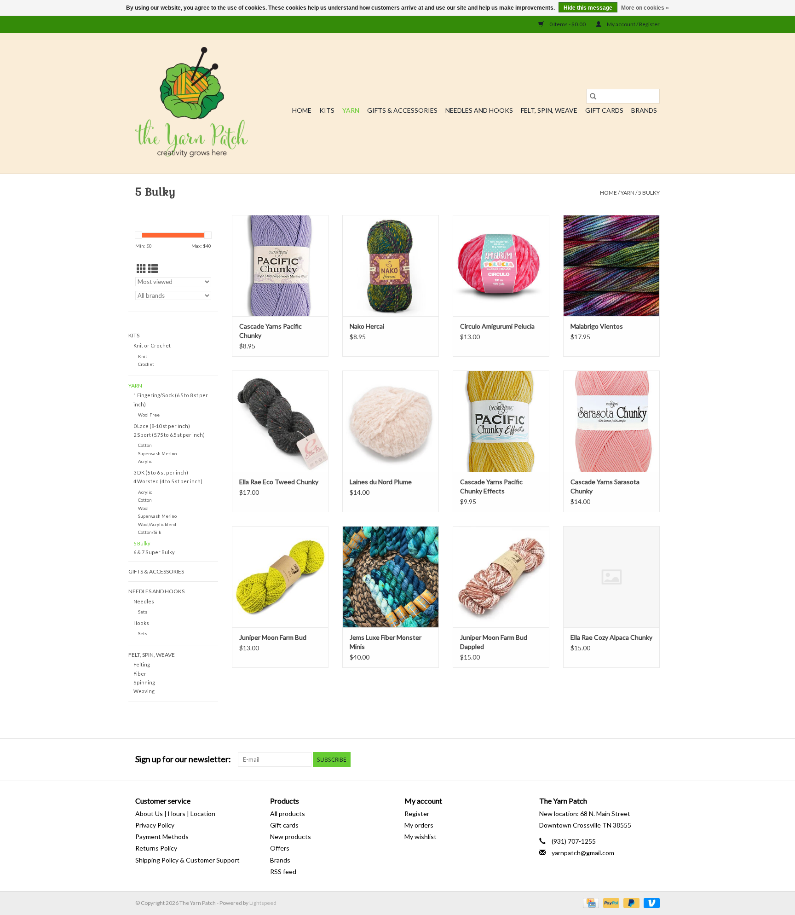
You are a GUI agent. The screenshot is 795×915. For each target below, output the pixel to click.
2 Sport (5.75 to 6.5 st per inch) (169, 435)
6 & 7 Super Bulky (154, 552)
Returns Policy (156, 848)
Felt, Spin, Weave (549, 110)
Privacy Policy (154, 825)
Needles (143, 601)
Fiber (139, 674)
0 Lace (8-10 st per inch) (161, 426)
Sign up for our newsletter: (183, 759)
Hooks (141, 623)
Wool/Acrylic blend (157, 524)
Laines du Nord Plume (381, 482)
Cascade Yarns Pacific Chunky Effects (491, 486)
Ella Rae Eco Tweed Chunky (278, 482)
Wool (143, 508)
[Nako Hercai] (390, 265)
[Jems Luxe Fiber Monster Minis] (390, 576)
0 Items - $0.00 (567, 24)
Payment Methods (162, 836)
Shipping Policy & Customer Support (187, 860)
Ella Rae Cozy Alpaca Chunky (611, 637)
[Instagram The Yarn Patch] (652, 759)
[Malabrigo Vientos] (611, 265)
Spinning (144, 682)
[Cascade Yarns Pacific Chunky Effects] (501, 421)
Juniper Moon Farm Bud (272, 637)
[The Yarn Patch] (191, 103)
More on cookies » (645, 8)
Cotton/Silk (149, 532)
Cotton (145, 445)
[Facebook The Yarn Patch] (636, 759)
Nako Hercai (367, 326)
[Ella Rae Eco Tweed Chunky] (280, 421)
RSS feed (283, 871)
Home (301, 110)
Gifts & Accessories (402, 110)
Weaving (144, 691)
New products (290, 836)
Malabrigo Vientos (596, 326)
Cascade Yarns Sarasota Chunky (604, 486)
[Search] (593, 96)
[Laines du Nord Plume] (390, 421)
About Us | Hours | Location (175, 813)
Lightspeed (263, 902)
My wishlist (420, 836)
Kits (326, 110)
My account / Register (633, 24)
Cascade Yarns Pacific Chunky (270, 330)
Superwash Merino (157, 453)
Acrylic (145, 461)
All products (287, 813)
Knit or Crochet (152, 345)
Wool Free (149, 414)
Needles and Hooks (479, 110)
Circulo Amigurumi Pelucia (497, 326)
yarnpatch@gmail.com (583, 853)
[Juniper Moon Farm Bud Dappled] (501, 576)
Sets (142, 611)
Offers (279, 848)
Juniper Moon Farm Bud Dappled (493, 641)
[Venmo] (650, 902)
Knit (142, 356)
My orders (418, 825)
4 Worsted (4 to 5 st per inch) (167, 481)
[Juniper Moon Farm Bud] (280, 576)
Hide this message (588, 8)
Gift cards (604, 110)
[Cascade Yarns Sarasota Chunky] (611, 421)
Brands (644, 110)
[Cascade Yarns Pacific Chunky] (280, 265)
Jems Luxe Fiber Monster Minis (385, 641)
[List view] (153, 268)
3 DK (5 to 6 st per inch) (160, 472)
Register (416, 813)
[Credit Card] (589, 902)
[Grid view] (141, 268)
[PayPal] (610, 902)
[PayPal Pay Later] (630, 902)
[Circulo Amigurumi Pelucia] (501, 265)
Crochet (146, 364)
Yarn (350, 110)
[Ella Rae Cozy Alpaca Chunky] (611, 576)
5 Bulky (649, 192)
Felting (141, 664)
